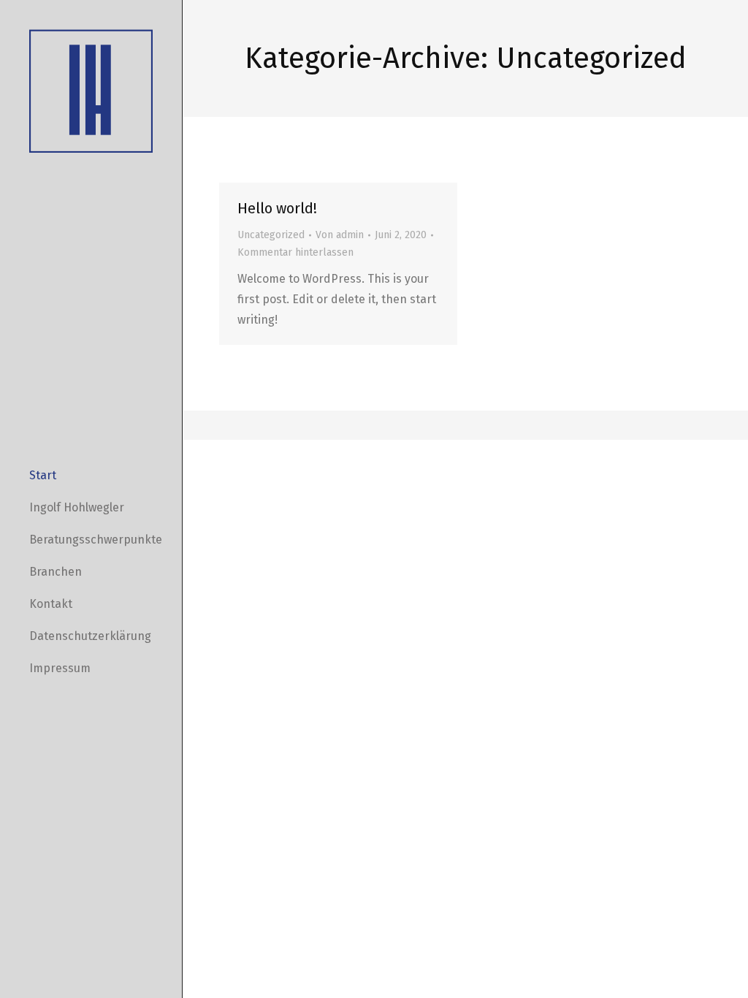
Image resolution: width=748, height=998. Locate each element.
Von (340, 235)
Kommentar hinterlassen (295, 252)
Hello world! (277, 208)
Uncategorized (271, 235)
